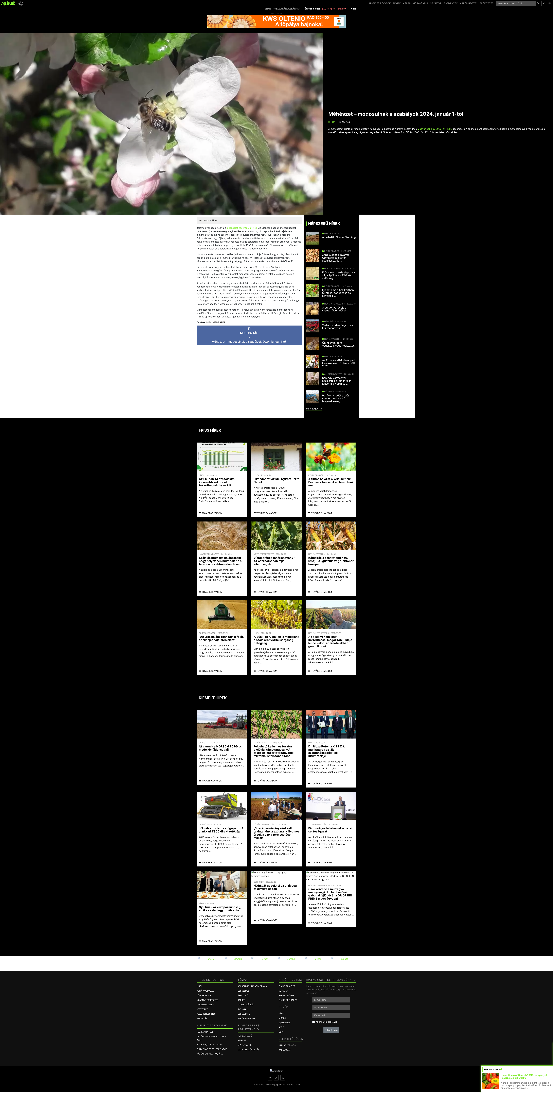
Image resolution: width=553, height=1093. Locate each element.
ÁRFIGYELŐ (243, 995)
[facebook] (270, 1077)
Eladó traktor (287, 986)
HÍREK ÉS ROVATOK (380, 3)
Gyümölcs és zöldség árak (212, 1049)
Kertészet (202, 1009)
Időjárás (243, 1009)
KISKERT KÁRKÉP (246, 1004)
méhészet (219, 322)
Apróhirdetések (246, 1018)
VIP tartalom (245, 1045)
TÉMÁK (397, 3)
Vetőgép (283, 991)
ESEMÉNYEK (451, 3)
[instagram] (276, 1077)
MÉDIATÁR (436, 3)
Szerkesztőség (287, 1045)
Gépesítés (202, 1018)
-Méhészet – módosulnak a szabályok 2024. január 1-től (249, 337)
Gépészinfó (244, 1014)
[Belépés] (543, 3)
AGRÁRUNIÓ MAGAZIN (415, 3)
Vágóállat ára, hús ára (209, 1054)
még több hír (314, 409)
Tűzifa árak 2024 (206, 1032)
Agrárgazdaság (205, 991)
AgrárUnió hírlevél (326, 1022)
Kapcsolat (285, 1050)
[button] (20, 3)
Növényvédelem (205, 1004)
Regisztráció (245, 1035)
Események (284, 1022)
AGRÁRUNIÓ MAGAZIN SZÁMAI (252, 986)
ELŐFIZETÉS (486, 3)
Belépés (242, 1040)
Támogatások (204, 995)
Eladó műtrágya (288, 1000)
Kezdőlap (204, 220)
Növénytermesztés (207, 1000)
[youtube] (282, 1077)
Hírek (333, 122)
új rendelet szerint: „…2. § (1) (242, 227)
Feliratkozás (331, 1030)
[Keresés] (538, 3)
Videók (282, 1018)
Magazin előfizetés (248, 1049)
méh (209, 322)
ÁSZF (281, 1027)
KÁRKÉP (241, 1000)
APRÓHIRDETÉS (469, 3)
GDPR (281, 1032)
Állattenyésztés (206, 1014)
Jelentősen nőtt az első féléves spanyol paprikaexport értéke (524, 1076)
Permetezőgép (287, 995)
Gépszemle (243, 991)
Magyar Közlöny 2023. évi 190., (434, 128)
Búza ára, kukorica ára (209, 1044)
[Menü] (549, 3)
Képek (282, 1013)
